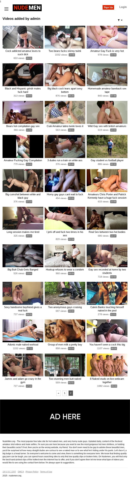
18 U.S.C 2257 (9, 472)
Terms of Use (46, 472)
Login (123, 7)
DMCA (21, 472)
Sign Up (108, 7)
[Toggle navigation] (8, 7)
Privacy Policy (32, 472)
